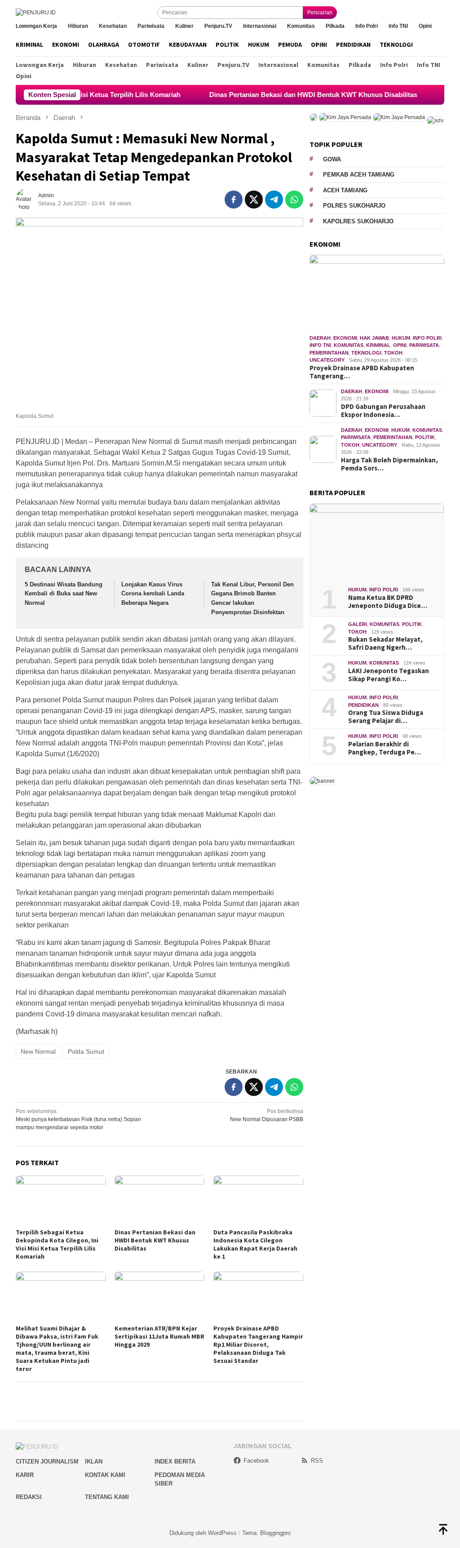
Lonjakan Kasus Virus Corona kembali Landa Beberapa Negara (152, 594)
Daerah (320, 338)
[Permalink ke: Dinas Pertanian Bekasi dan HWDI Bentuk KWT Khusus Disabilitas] (159, 1200)
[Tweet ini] (254, 199)
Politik (425, 437)
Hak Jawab (374, 338)
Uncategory (327, 360)
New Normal (38, 1051)
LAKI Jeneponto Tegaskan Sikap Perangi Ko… (388, 675)
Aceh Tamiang (345, 190)
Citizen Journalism (47, 1461)
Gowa (332, 159)
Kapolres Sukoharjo (358, 221)
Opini (400, 345)
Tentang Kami (107, 1497)
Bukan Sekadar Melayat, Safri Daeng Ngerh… (385, 643)
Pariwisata (424, 345)
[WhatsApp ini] (294, 199)
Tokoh (393, 352)
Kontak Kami (105, 1475)
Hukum (401, 338)
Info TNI (320, 345)
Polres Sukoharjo (354, 205)
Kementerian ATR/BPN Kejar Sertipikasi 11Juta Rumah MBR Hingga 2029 (159, 1336)
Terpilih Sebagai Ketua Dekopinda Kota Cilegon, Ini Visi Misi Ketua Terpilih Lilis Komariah (57, 1244)
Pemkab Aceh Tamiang (358, 174)
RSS (317, 1460)
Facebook (256, 1460)
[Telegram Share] (274, 199)
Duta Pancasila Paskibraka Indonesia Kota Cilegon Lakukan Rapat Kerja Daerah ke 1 (255, 1244)
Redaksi (29, 1497)
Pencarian (319, 12)
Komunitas (348, 345)
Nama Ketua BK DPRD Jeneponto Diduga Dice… (387, 602)
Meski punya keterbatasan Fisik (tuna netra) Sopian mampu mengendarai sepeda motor (78, 1119)
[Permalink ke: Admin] (27, 199)
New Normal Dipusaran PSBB (266, 1115)
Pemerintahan (329, 352)
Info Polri (427, 338)
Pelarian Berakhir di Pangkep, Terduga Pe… (384, 748)
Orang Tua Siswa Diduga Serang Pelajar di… (385, 717)
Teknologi (366, 352)
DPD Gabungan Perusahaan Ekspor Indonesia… (383, 411)
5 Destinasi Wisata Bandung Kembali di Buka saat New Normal (63, 594)
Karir (25, 1475)
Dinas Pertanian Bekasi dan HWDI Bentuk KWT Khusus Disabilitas (283, 94)
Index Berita (175, 1461)
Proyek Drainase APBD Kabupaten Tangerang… (362, 372)
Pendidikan (363, 705)
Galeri (357, 624)
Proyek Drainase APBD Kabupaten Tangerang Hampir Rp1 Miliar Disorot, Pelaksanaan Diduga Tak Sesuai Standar (258, 1344)
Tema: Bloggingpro (266, 1533)
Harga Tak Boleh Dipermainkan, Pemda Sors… (389, 464)
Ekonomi (345, 338)
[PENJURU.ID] (36, 12)
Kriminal (378, 345)
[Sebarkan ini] (234, 199)
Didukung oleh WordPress (203, 1533)
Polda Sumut (86, 1051)
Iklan (93, 1461)
